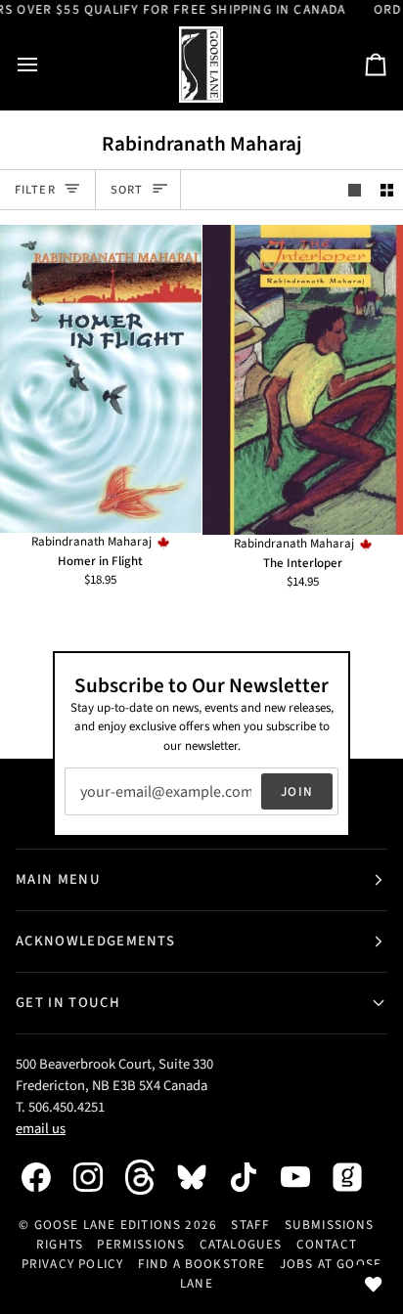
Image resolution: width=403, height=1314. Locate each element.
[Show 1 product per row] (354, 190)
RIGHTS (59, 1244)
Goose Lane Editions (108, 1224)
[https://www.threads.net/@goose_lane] (149, 1177)
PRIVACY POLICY (73, 1263)
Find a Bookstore (202, 1263)
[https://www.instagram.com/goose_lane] (97, 1177)
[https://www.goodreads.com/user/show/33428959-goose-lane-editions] (357, 1177)
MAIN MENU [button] (58, 879)
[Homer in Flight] (101, 379)
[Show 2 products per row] (387, 190)
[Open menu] (45, 65)
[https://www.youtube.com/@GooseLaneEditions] (305, 1177)
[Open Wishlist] (373, 1284)
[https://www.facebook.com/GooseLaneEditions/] (46, 1177)
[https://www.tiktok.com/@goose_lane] (253, 1177)
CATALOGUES (241, 1244)
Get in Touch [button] (68, 1002)
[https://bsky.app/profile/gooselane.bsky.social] (201, 1177)
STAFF (250, 1224)
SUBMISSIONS (330, 1224)
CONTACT (326, 1244)
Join (297, 791)
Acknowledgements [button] (95, 941)
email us (41, 1128)
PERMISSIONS (141, 1244)
